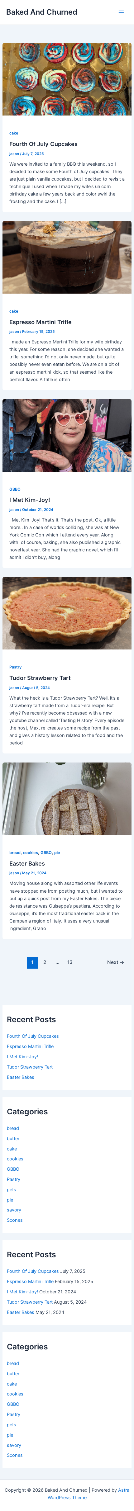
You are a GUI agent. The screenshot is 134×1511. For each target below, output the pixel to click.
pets (11, 1189)
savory (14, 1210)
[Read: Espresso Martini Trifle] (67, 257)
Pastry (15, 667)
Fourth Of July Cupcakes (43, 143)
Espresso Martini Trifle (40, 322)
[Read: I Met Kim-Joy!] (67, 435)
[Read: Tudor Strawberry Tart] (67, 613)
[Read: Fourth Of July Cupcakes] (67, 79)
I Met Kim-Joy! (29, 499)
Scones (15, 1220)
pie (57, 852)
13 (70, 962)
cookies (30, 852)
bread (15, 852)
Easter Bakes (27, 863)
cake (13, 133)
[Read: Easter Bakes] (67, 798)
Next (115, 962)
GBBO (15, 489)
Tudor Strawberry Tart (40, 677)
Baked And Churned (41, 12)
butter (13, 1138)
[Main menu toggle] (121, 12)
